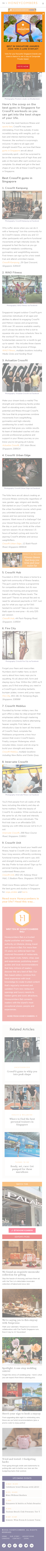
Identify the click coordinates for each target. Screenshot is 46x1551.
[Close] (43, 14)
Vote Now (23, 66)
